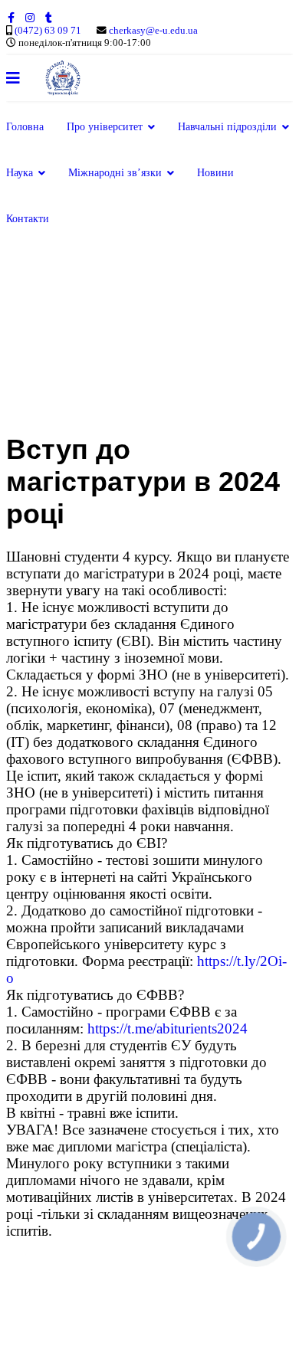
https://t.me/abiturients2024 (167, 1028)
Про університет (105, 127)
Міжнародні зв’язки (115, 172)
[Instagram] (29, 18)
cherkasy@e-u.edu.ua (153, 30)
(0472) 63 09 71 (48, 30)
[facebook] (11, 18)
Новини (215, 172)
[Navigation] (13, 78)
